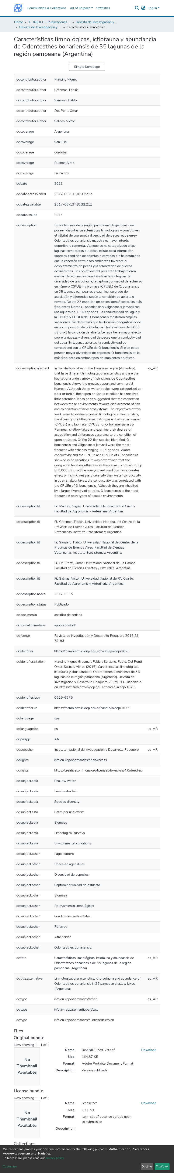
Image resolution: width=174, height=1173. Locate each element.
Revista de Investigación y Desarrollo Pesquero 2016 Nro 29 (40, 27)
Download (148, 1050)
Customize (10, 1166)
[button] (143, 8)
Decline (147, 1166)
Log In (152, 8)
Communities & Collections (46, 8)
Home (18, 22)
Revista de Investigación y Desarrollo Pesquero (97, 22)
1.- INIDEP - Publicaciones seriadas (49, 22)
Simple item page (87, 66)
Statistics (103, 8)
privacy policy (55, 1158)
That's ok (162, 1166)
